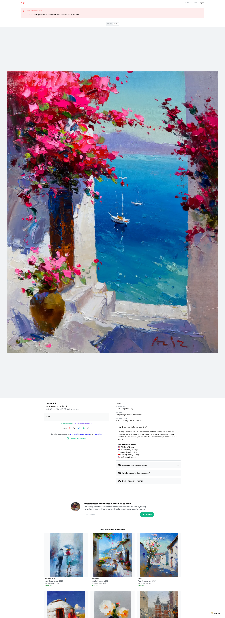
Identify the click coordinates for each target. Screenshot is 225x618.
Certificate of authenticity (84, 423)
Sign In (202, 3)
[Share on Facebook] (79, 428)
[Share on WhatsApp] (84, 428)
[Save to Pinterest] (69, 428)
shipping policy (85, 434)
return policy (97, 434)
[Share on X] (74, 428)
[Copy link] (88, 428)
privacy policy (74, 434)
